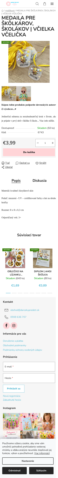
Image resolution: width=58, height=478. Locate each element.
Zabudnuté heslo (12, 400)
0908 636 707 (18, 317)
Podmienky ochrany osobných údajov (22, 350)
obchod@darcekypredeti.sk (24, 310)
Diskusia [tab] (40, 180)
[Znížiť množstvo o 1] (38, 143)
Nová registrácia (11, 396)
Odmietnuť (14, 470)
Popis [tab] (16, 180)
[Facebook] (6, 325)
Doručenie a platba (13, 341)
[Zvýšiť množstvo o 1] (52, 143)
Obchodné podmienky (14, 345)
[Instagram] (13, 325)
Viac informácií (42, 453)
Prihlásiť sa (13, 388)
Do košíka (29, 152)
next (54, 257)
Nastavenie (28, 461)
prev (3, 257)
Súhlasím (41, 470)
